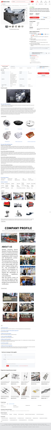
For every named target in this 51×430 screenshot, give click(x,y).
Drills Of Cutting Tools (21, 414)
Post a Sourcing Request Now (24, 365)
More (1, 421)
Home (1, 5)
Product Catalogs (12, 403)
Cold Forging (15, 414)
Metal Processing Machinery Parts (23, 5)
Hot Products (6, 424)
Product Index (39, 424)
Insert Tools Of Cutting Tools (39, 414)
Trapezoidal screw (28, 405)
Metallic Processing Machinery (15, 5)
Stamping (10, 414)
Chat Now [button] (45, 17)
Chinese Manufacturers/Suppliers (16, 424)
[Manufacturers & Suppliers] (5, 1)
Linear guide (14, 405)
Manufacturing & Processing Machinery (7, 5)
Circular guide (39, 405)
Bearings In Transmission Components (30, 414)
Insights (45, 424)
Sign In (31, 62)
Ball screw (2, 405)
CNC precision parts (3, 406)
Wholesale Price (26, 424)
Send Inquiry (34, 17)
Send (7, 365)
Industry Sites (30, 424)
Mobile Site (43, 424)
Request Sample (43, 19)
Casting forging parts (15, 406)
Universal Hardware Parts (4, 414)
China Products (10, 424)
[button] (33, 68)
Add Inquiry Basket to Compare (14, 29)
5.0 (40, 67)
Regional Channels (35, 424)
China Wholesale (22, 424)
